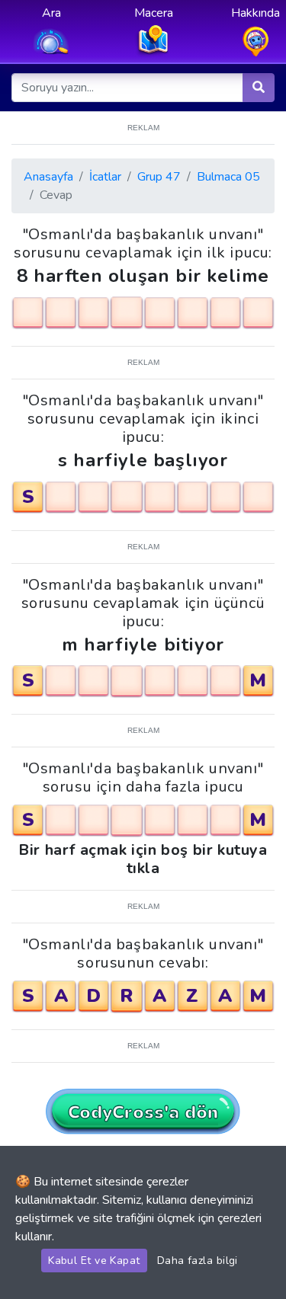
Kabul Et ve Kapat (94, 1260)
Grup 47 (159, 176)
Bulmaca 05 (228, 176)
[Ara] (259, 87)
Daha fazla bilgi (197, 1260)
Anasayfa (48, 176)
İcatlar (105, 176)
